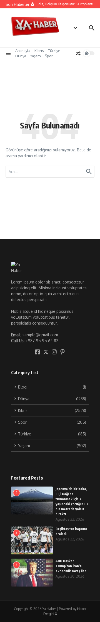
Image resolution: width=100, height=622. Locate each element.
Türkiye (54, 50)
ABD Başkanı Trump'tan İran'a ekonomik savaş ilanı (71, 566)
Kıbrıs (39, 50)
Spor (49, 56)
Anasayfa (22, 50)
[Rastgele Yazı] (78, 53)
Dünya (20, 56)
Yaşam (35, 56)
